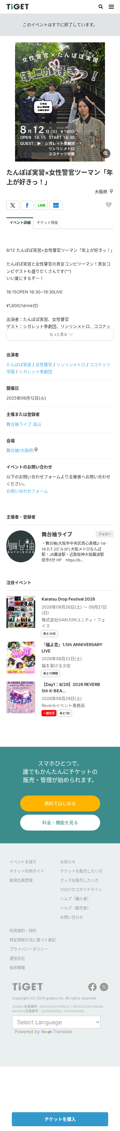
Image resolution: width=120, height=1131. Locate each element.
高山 (37, 424)
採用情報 (17, 967)
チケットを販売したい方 (81, 871)
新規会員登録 (21, 880)
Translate (62, 1031)
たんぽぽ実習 (18, 364)
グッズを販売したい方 (79, 880)
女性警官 (44, 364)
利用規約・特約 (23, 930)
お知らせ (68, 862)
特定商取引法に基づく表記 (33, 940)
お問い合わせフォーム (27, 490)
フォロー (104, 534)
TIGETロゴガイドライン (81, 889)
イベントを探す (23, 862)
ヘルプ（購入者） (75, 899)
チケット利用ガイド (27, 871)
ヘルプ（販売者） (75, 908)
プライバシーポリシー (29, 949)
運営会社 (17, 958)
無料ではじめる (60, 803)
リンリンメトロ (70, 364)
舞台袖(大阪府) (20, 450)
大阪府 (101, 191)
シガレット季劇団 (35, 371)
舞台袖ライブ (18, 424)
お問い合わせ (71, 917)
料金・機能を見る (60, 822)
